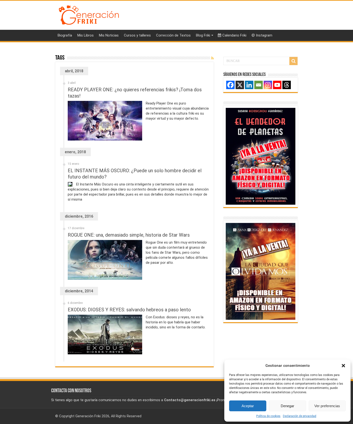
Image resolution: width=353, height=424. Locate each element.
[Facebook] (230, 85)
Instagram (264, 35)
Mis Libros (85, 35)
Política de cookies (268, 416)
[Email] (258, 85)
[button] (343, 365)
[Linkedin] (249, 85)
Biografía (65, 35)
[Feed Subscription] (212, 58)
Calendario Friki (234, 35)
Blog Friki (203, 35)
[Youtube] (277, 85)
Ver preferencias (327, 406)
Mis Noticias (109, 35)
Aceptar (248, 406)
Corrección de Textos (173, 35)
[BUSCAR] (293, 61)
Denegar (287, 406)
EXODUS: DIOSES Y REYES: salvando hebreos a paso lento (129, 310)
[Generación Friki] (89, 14)
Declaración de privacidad (299, 416)
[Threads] (286, 85)
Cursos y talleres (137, 35)
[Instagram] (268, 85)
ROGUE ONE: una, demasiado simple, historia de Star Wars (129, 235)
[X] (240, 85)
